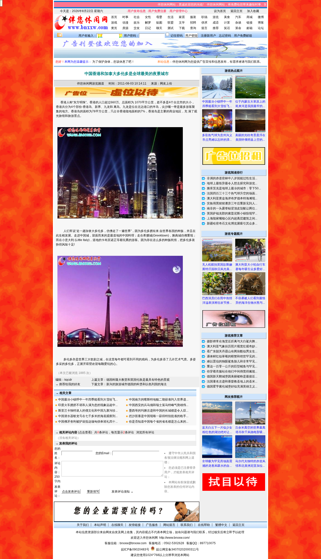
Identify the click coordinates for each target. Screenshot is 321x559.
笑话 (227, 28)
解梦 (148, 22)
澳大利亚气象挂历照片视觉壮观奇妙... (232, 346)
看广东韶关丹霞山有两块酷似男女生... (232, 351)
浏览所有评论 (145, 432)
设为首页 (220, 11)
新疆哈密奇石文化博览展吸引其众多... (232, 223)
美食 (227, 17)
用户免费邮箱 (243, 35)
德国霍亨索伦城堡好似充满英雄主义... (232, 386)
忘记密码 (225, 35)
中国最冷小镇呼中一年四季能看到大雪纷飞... (88, 399)
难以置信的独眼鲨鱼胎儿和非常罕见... (232, 361)
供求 (204, 22)
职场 (204, 17)
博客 (261, 22)
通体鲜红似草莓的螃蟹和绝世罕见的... (232, 356)
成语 (216, 22)
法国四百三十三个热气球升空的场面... (232, 193)
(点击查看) (75, 432)
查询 (193, 28)
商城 (250, 17)
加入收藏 (253, 11)
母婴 (159, 17)
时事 (125, 17)
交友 (137, 28)
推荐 (216, 28)
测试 (171, 28)
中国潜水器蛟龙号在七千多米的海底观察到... (88, 416)
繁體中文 (221, 525)
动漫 (125, 22)
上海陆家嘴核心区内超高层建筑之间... (232, 218)
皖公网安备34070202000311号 (177, 549)
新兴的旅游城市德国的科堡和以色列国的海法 (136, 384)
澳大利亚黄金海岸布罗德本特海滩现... (232, 198)
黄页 (114, 28)
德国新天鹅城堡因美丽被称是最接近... (232, 376)
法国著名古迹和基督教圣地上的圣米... (232, 381)
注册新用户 (208, 35)
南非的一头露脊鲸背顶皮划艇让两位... (232, 208)
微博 (261, 17)
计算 (227, 22)
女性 (148, 17)
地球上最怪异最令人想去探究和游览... (232, 183)
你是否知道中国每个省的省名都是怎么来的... (158, 421)
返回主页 (236, 11)
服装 (193, 17)
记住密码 (177, 35)
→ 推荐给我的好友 (67, 384)
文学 (182, 22)
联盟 (171, 22)
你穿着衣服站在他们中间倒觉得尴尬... (232, 371)
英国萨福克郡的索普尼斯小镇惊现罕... (232, 213)
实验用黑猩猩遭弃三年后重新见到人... (232, 203)
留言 (204, 28)
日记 (148, 28)
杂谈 (238, 22)
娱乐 (137, 22)
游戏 (114, 22)
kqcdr (68, 379)
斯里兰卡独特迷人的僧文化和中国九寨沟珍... (88, 410)
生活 (171, 17)
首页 (114, 17)
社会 (137, 17)
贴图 (159, 22)
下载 (182, 28)
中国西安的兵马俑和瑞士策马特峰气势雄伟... (158, 405)
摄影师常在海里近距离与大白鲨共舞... (232, 341)
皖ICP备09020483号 (135, 549)
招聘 (193, 22)
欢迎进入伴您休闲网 (144, 537)
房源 (125, 28)
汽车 (238, 17)
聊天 (159, 28)
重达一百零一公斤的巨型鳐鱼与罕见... (232, 366)
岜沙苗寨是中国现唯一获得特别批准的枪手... (158, 416)
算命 (238, 28)
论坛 (261, 28)
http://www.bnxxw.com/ (174, 537)
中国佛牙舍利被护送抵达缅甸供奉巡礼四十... (88, 421)
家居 (182, 17)
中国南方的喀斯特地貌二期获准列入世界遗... (158, 399)
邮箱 (250, 28)
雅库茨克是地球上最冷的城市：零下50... (234, 188)
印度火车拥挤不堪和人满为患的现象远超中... (88, 405)
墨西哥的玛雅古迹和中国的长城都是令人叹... (158, 410)
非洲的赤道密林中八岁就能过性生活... (232, 178)
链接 (250, 22)
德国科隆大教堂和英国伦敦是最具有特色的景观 (138, 379)
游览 (216, 17)
